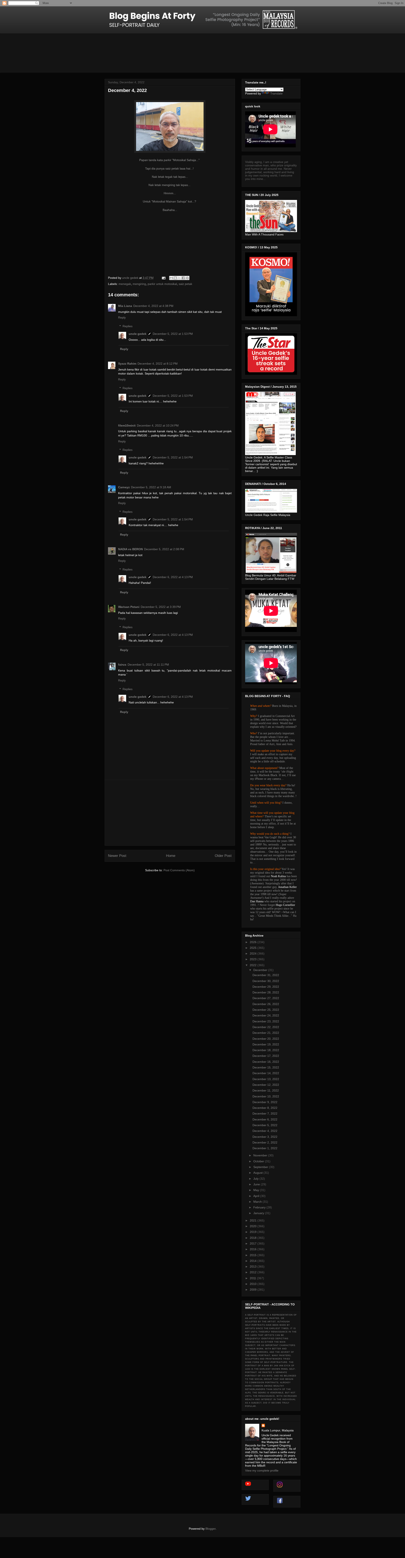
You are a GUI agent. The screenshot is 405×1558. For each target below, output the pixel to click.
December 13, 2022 (265, 1079)
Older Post (223, 856)
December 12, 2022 (265, 1084)
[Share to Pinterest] (187, 278)
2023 (253, 959)
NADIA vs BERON (130, 549)
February (259, 1207)
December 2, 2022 (264, 1142)
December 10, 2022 (265, 1096)
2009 (253, 1289)
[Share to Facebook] (183, 278)
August (258, 1172)
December (260, 970)
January (259, 1213)
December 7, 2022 (264, 1113)
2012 (253, 1272)
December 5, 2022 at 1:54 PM (173, 457)
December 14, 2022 (265, 1073)
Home (170, 856)
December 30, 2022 (265, 981)
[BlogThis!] (175, 278)
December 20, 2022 (265, 1038)
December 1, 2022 (264, 1148)
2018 (253, 1237)
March (258, 1201)
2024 (253, 953)
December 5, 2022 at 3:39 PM (161, 607)
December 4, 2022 (264, 1131)
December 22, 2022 (265, 1027)
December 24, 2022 (265, 1015)
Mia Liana (125, 306)
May (256, 1190)
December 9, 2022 (264, 1102)
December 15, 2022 (265, 1067)
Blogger (210, 1528)
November (260, 1155)
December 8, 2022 (264, 1107)
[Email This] (171, 278)
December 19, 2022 (265, 1044)
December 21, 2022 (265, 1032)
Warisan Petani (128, 607)
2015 (253, 1255)
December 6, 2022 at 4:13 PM (173, 577)
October (259, 1161)
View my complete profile (261, 1470)
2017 (253, 1243)
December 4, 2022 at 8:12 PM (158, 363)
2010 (253, 1284)
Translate (276, 93)
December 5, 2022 (264, 1125)
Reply (122, 317)
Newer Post (117, 856)
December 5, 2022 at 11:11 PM (148, 664)
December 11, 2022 (265, 1090)
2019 (253, 1232)
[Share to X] (179, 278)
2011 (253, 1278)
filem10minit (127, 425)
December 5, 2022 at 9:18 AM (151, 487)
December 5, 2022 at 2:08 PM (164, 549)
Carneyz (124, 487)
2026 (253, 942)
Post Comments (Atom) (179, 870)
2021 (253, 1220)
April (256, 1196)
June (257, 1184)
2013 (253, 1266)
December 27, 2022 (265, 998)
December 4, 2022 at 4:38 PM (153, 306)
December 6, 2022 (264, 1119)
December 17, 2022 (265, 1055)
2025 (253, 947)
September (261, 1167)
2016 (253, 1249)
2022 (253, 965)
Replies (127, 326)
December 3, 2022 (264, 1136)
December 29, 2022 (265, 986)
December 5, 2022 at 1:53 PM (173, 333)
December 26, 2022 (265, 1004)
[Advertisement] (170, 812)
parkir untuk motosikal (162, 284)
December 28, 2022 (265, 992)
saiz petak (185, 284)
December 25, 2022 (265, 1009)
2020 (253, 1226)
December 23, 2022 (265, 1021)
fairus (122, 664)
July (256, 1178)
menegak (125, 284)
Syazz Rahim (127, 363)
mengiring (139, 284)
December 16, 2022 (265, 1061)
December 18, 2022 (265, 1050)
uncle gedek (137, 333)
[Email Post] (163, 277)
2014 (253, 1261)
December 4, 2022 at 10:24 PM (158, 425)
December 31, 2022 (265, 975)
